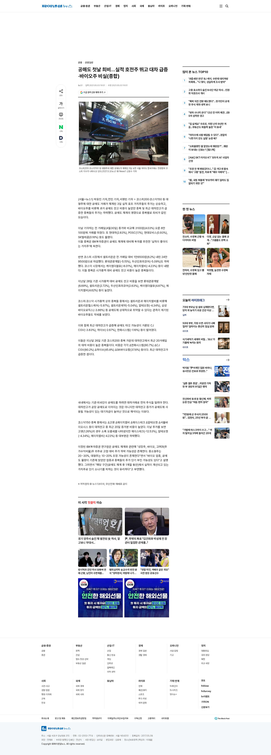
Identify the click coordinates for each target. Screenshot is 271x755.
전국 (43, 703)
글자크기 (61, 108)
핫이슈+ (173, 694)
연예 (140, 686)
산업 (109, 651)
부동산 (97, 6)
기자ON (205, 701)
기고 (172, 655)
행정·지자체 (46, 694)
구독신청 (138, 718)
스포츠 (141, 694)
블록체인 (111, 667)
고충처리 (151, 718)
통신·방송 (111, 655)
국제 (142, 6)
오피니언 (173, 6)
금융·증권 (85, 6)
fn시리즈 (174, 690)
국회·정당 (205, 655)
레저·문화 (142, 703)
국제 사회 (80, 694)
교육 (43, 698)
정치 (125, 6)
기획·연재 (186, 6)
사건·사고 (45, 686)
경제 (117, 6)
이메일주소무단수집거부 (118, 718)
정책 (78, 651)
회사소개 (45, 718)
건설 (78, 655)
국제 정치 (80, 690)
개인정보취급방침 (78, 718)
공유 (61, 95)
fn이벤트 (205, 696)
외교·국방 (205, 663)
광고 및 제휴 (60, 718)
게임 (109, 659)
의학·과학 (111, 672)
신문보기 (205, 707)
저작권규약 (97, 718)
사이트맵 (165, 718)
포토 (203, 680)
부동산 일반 (81, 663)
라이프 (161, 6)
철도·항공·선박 (82, 659)
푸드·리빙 (142, 698)
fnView (205, 685)
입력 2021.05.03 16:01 (95, 85)
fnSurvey (206, 691)
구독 (61, 131)
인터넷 (110, 663)
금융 (43, 651)
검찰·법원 (45, 690)
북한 (203, 659)
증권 (43, 655)
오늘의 (194, 300)
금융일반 (89, 62)
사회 (134, 6)
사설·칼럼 (174, 651)
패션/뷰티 (142, 690)
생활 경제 (142, 655)
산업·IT (108, 6)
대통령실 (205, 651)
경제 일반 (142, 651)
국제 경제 (80, 686)
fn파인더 (174, 686)
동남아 (151, 6)
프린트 (61, 119)
